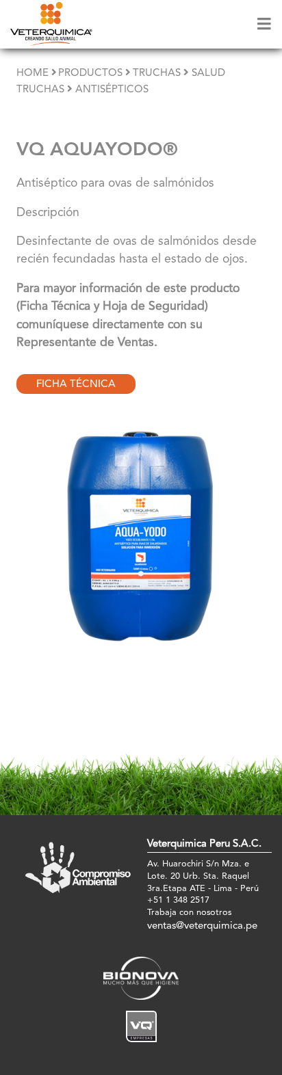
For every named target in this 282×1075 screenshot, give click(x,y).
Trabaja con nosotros (189, 912)
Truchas (157, 73)
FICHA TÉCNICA (76, 385)
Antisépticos (112, 90)
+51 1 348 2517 (178, 900)
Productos (90, 73)
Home (32, 73)
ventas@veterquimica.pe (202, 926)
